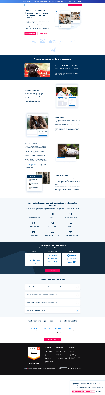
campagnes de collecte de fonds (35, 100)
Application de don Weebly (74, 355)
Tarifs (42, 4)
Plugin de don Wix (72, 354)
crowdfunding (62, 128)
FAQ (45, 355)
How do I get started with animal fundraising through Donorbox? (42, 294)
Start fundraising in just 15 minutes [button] (52, 339)
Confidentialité (48, 358)
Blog (46, 352)
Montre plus (88, 389)
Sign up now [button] (52, 270)
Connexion (63, 4)
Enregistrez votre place (77, 1)
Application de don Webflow (74, 357)
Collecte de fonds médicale (61, 351)
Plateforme (35, 4)
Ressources (47, 4)
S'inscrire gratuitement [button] (30, 33)
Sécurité (46, 360)
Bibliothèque (47, 362)
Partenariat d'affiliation (49, 361)
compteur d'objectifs (33, 164)
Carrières (46, 354)
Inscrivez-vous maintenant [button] (74, 4)
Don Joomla (71, 358)
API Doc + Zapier (72, 360)
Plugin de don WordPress (74, 350)
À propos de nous (48, 351)
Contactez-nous (48, 350)
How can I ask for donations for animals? (36, 310)
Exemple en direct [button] (43, 33)
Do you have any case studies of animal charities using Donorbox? (42, 302)
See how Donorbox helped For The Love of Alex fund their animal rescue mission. (66, 74)
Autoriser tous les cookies (78, 391)
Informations (48, 347)
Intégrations (72, 347)
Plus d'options (98, 391)
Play (37, 70)
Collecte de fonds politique (61, 350)
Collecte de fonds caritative (61, 358)
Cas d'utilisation (59, 347)
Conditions (47, 357)
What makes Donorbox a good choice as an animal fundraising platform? (44, 286)
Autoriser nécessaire (89, 391)
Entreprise (55, 4)
